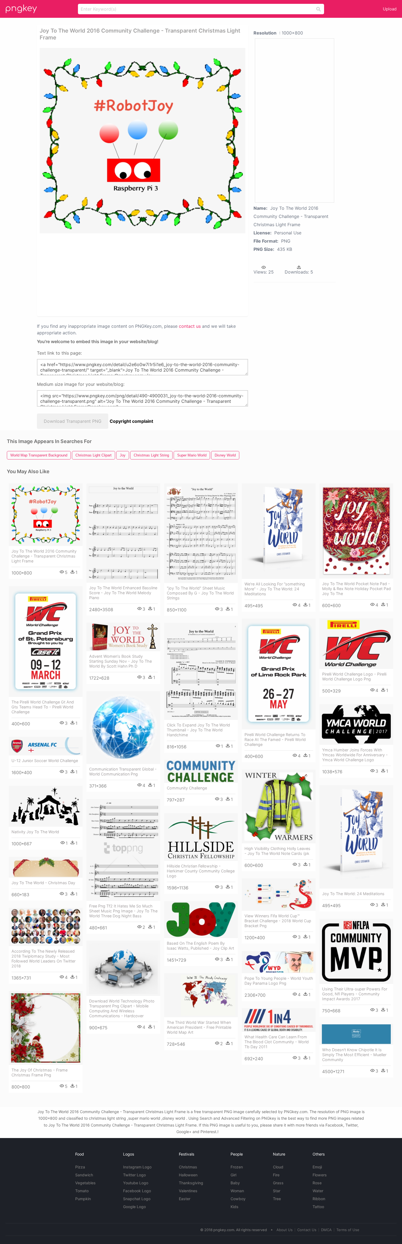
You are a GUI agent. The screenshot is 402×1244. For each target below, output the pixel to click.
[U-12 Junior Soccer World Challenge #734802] (46, 746)
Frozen (237, 1167)
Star (276, 1190)
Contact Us (306, 1230)
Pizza (80, 1167)
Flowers (320, 1175)
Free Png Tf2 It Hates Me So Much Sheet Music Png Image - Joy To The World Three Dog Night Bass (123, 911)
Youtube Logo (135, 1182)
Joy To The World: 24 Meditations (353, 893)
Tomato (82, 1190)
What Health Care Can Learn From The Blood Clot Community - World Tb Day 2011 (276, 1042)
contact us (190, 326)
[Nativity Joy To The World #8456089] (46, 806)
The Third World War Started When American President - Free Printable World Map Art (199, 1027)
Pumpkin (83, 1198)
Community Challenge (187, 788)
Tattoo (318, 1206)
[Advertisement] (105, 274)
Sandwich (84, 1175)
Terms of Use (347, 1230)
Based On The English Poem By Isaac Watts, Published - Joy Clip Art (200, 945)
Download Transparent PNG (72, 421)
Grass (278, 1182)
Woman (237, 1190)
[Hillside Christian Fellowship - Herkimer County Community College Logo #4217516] (201, 837)
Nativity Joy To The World (35, 831)
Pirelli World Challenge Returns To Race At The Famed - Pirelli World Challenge (275, 739)
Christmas (188, 1167)
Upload (390, 9)
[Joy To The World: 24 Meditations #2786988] (356, 837)
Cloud (278, 1167)
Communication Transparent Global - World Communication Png (123, 771)
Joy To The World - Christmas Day (43, 882)
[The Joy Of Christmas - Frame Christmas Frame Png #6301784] (46, 1028)
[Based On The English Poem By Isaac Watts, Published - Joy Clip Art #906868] (201, 919)
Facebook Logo (137, 1190)
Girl (233, 1175)
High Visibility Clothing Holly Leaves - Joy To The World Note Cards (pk (277, 851)
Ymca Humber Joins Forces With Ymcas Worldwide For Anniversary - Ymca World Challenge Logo (355, 755)
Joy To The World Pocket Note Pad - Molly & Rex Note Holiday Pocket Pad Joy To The (356, 588)
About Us (284, 1230)
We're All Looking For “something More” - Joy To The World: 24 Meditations (274, 589)
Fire (276, 1175)
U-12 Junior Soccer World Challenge (44, 760)
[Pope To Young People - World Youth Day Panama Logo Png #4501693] (279, 962)
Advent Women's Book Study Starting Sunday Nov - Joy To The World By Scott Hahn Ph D (120, 661)
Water (318, 1190)
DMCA (326, 1230)
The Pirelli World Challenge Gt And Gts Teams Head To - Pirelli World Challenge (42, 707)
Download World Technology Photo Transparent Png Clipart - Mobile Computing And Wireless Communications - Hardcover (122, 1008)
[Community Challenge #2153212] (201, 771)
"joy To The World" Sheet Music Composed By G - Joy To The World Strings (200, 593)
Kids (234, 1206)
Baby (235, 1182)
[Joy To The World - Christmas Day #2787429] (46, 867)
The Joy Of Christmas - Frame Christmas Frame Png (39, 1072)
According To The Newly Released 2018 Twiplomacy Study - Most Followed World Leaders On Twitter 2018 (43, 958)
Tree (277, 1198)
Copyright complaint (131, 421)
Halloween (188, 1175)
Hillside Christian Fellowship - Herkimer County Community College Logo (201, 871)
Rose (317, 1182)
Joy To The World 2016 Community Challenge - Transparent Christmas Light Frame (44, 556)
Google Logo (134, 1206)
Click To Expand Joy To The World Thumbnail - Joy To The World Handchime (198, 730)
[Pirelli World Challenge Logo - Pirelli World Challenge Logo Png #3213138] (356, 643)
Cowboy (238, 1198)
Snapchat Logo (136, 1198)
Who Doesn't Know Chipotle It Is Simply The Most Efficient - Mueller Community (354, 1054)
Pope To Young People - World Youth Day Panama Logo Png (278, 981)
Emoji (317, 1167)
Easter (184, 1198)
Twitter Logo (134, 1175)
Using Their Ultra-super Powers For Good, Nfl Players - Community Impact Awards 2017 (354, 994)
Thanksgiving (191, 1182)
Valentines (188, 1190)
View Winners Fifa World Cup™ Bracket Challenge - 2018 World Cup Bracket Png (277, 920)
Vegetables (85, 1182)
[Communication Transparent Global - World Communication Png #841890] (123, 727)
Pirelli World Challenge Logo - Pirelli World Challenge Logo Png (354, 676)
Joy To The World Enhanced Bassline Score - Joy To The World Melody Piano (123, 592)
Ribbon (319, 1198)
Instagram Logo (137, 1167)
